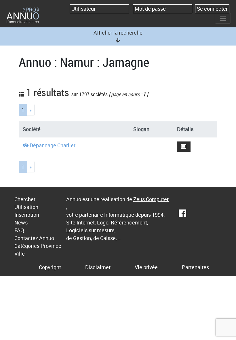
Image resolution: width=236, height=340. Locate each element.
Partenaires (195, 267)
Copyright (50, 267)
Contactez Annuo (34, 238)
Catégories (26, 245)
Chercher (24, 199)
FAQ (19, 230)
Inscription (26, 214)
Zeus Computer (151, 199)
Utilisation (26, 206)
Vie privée (146, 267)
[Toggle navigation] (223, 18)
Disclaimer (98, 267)
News (21, 222)
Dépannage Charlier (52, 145)
